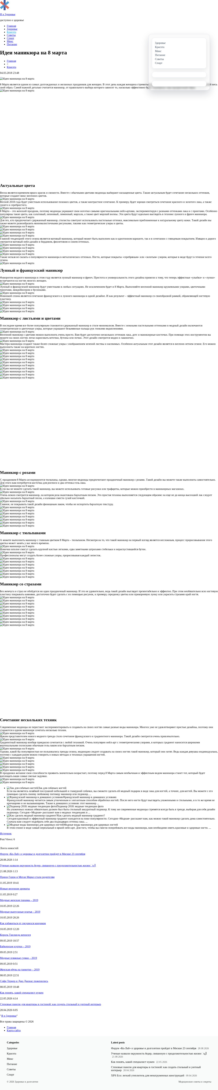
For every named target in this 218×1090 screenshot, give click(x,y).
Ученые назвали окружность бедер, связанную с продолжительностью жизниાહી (48, 865)
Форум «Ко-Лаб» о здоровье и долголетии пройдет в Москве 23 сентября (42, 853)
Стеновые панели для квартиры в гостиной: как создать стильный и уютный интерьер (50, 1004)
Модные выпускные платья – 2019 (20, 911)
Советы (11, 35)
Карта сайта (14, 1030)
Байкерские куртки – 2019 (15, 946)
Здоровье (12, 29)
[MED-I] (4, 9)
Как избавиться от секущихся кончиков (23, 923)
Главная (11, 25)
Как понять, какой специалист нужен (21, 992)
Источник (6, 833)
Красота (11, 32)
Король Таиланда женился (15, 934)
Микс (10, 41)
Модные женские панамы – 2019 (19, 900)
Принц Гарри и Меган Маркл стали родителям (27, 877)
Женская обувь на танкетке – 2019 (20, 969)
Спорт (10, 38)
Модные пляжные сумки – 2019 (18, 958)
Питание (12, 44)
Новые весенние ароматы (15, 888)
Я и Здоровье (9, 1015)
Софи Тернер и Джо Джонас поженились (24, 981)
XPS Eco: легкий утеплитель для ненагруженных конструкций (147, 1075)
